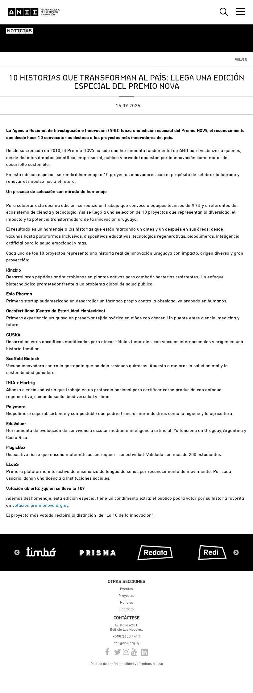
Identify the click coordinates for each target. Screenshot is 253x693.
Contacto (126, 609)
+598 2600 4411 (126, 636)
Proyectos (126, 595)
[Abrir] (240, 11)
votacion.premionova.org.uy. (40, 505)
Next (236, 553)
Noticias (126, 602)
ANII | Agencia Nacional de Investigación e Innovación (34, 12)
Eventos (126, 589)
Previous (17, 553)
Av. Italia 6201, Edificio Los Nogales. (126, 627)
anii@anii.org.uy (126, 643)
